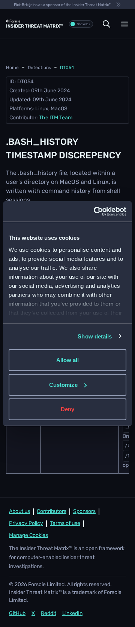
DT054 (67, 68)
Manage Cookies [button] (28, 535)
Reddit (48, 613)
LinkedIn (72, 613)
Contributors (51, 511)
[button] (106, 24)
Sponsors (84, 511)
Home (12, 68)
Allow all (67, 360)
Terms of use (65, 523)
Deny (67, 409)
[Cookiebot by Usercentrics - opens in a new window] (95, 211)
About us (19, 511)
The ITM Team (55, 118)
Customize (63, 384)
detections (39, 68)
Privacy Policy (26, 523)
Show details (95, 336)
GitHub (17, 613)
